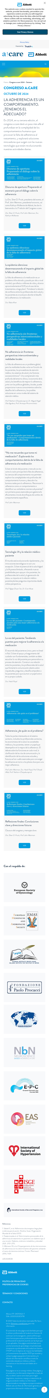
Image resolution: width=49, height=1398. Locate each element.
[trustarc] (28, 46)
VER (24, 226)
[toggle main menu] (3, 64)
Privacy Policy (24, 42)
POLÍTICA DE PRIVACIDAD (13, 1281)
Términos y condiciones (19, 1323)
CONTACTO (7, 1302)
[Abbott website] (37, 54)
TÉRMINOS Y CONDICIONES (15, 1293)
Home (6, 82)
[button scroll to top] (44, 1389)
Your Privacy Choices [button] (25, 32)
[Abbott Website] (24, 1275)
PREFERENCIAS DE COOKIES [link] (15, 1284)
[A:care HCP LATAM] (12, 54)
